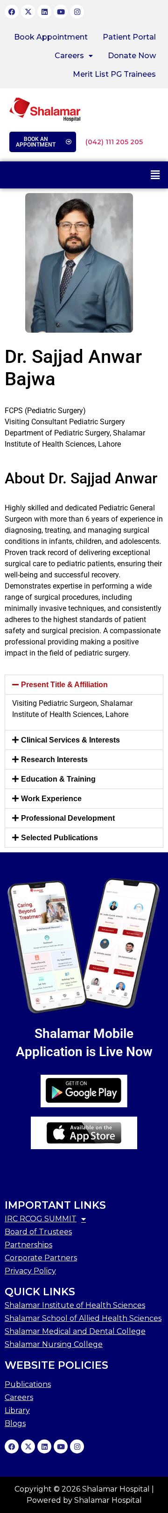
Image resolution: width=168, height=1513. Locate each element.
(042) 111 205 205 (114, 142)
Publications (28, 1384)
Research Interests (54, 759)
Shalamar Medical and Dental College (75, 1331)
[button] (73, 56)
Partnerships (28, 1244)
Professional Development (68, 818)
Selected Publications (59, 838)
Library (17, 1410)
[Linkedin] (44, 12)
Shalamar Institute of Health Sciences (75, 1305)
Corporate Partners (41, 1257)
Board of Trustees (38, 1231)
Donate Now (132, 55)
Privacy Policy (30, 1270)
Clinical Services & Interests (70, 740)
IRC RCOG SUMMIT (41, 1218)
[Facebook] (12, 12)
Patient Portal (129, 37)
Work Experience (51, 799)
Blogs (15, 1423)
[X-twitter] (28, 12)
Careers (69, 55)
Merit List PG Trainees (114, 74)
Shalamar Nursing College (54, 1344)
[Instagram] (77, 12)
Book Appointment (51, 37)
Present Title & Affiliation (64, 685)
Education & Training (58, 779)
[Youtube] (61, 12)
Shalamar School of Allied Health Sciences (83, 1318)
